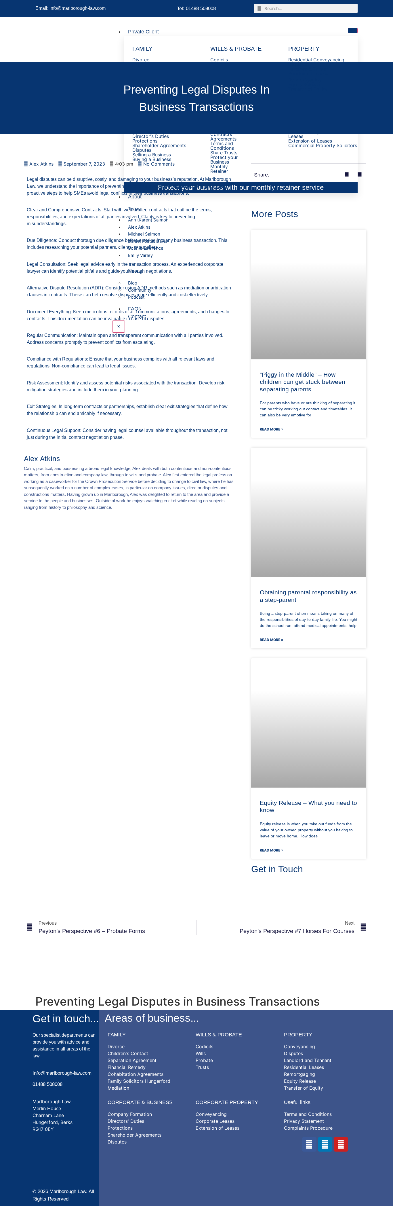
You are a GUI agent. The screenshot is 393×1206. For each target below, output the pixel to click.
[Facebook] (309, 1144)
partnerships (121, 406)
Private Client (143, 32)
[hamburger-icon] (353, 30)
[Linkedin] (325, 1144)
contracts (93, 406)
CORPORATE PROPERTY (227, 1102)
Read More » (271, 429)
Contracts (91, 209)
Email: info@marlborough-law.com (70, 8)
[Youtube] (341, 1144)
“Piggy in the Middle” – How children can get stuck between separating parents (302, 381)
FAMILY (117, 1035)
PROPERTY (298, 1035)
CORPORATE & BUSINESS (140, 1102)
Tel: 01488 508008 (196, 8)
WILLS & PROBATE (219, 1035)
